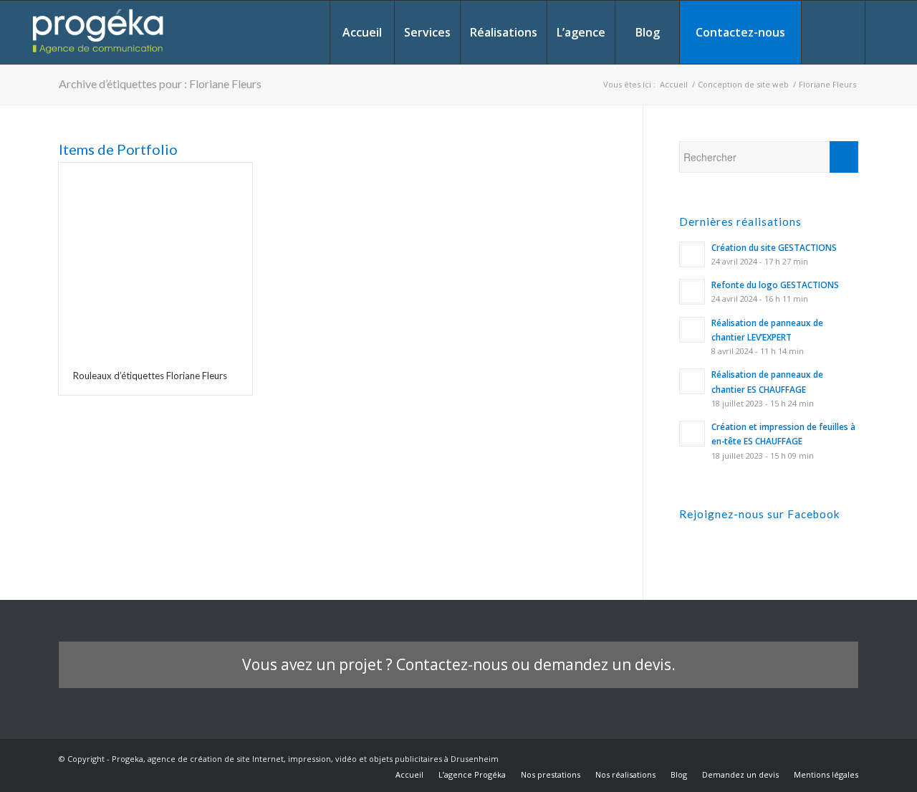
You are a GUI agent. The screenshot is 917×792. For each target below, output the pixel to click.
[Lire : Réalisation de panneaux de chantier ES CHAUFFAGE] (692, 381)
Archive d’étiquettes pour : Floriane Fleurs (160, 83)
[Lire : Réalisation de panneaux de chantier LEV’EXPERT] (692, 330)
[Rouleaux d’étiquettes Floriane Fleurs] (155, 259)
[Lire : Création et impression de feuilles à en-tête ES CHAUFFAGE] (692, 434)
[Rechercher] (833, 32)
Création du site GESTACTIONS (774, 247)
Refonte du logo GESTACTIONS (775, 284)
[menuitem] (362, 32)
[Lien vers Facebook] (887, 31)
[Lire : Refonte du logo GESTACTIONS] (692, 292)
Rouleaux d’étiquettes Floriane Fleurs (150, 375)
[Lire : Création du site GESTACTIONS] (692, 254)
